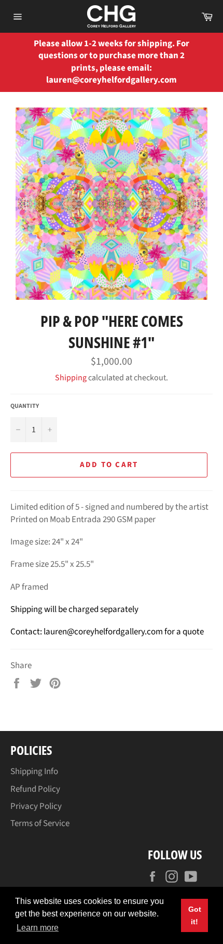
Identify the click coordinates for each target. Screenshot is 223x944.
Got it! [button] (194, 915)
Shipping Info (34, 771)
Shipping (71, 377)
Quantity (24, 406)
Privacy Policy (36, 806)
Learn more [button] (38, 927)
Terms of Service (39, 823)
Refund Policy (35, 789)
